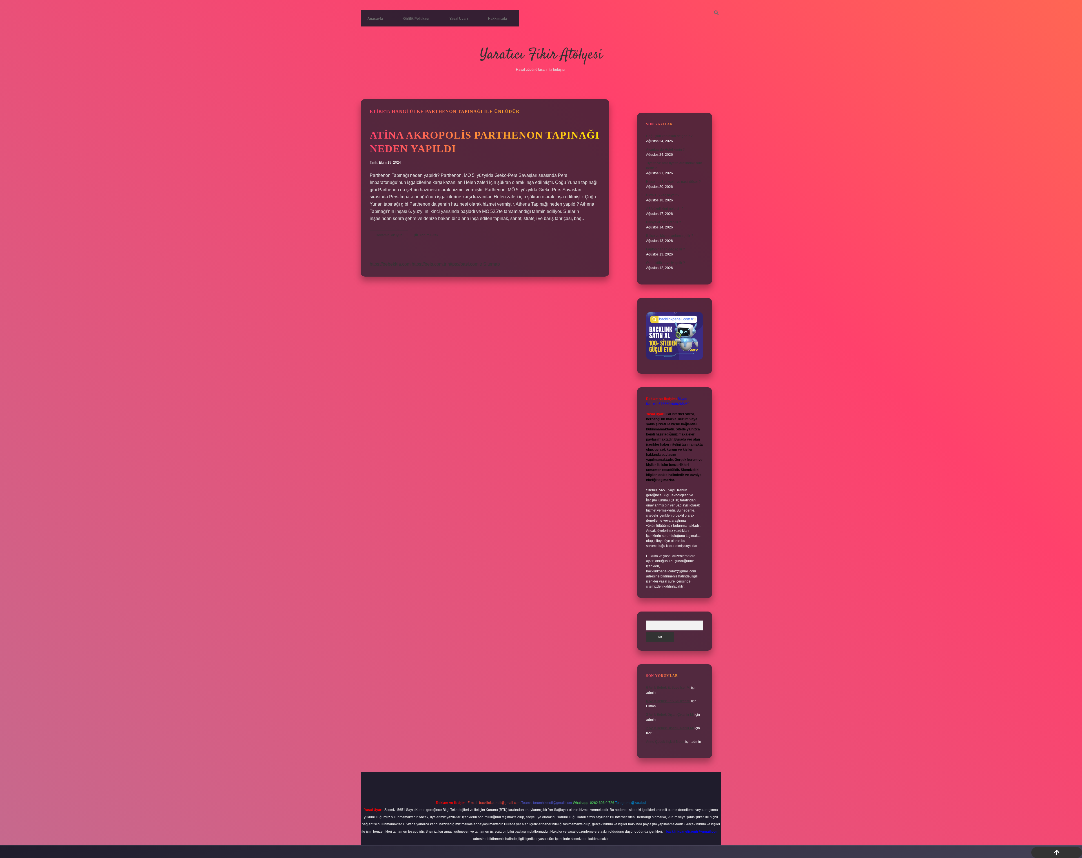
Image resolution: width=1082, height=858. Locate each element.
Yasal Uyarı (458, 19)
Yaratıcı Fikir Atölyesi (541, 55)
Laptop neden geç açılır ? (665, 249)
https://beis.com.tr (429, 264)
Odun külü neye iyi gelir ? (665, 263)
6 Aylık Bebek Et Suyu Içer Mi (668, 688)
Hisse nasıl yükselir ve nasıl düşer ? (673, 182)
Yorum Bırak (429, 235)
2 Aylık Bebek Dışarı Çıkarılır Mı (670, 715)
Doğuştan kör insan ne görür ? (669, 136)
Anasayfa (375, 19)
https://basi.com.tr (464, 264)
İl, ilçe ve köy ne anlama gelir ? (669, 236)
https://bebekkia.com (390, 264)
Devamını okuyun (392, 236)
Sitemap (491, 264)
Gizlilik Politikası (416, 19)
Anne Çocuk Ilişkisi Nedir (665, 742)
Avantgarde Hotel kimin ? (665, 150)
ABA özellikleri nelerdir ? (665, 209)
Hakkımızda (497, 19)
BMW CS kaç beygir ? (662, 195)
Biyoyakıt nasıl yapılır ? (663, 222)
